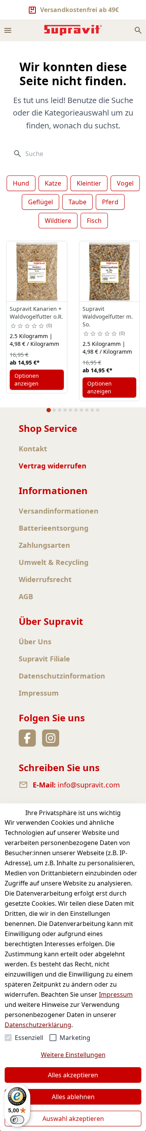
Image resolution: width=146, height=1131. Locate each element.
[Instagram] (50, 738)
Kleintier (89, 183)
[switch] (17, 1119)
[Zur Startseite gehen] (73, 30)
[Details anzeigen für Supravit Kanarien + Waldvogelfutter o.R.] (37, 271)
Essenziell (29, 1037)
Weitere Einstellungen (73, 1054)
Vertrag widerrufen (52, 465)
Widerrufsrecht (45, 579)
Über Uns (35, 641)
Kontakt (33, 448)
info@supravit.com (89, 784)
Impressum (116, 994)
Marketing (75, 1037)
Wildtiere (58, 220)
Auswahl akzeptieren (73, 1118)
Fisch (94, 220)
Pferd (110, 202)
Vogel (125, 183)
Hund (21, 183)
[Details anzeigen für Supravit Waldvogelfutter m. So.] (109, 271)
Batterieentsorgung (53, 528)
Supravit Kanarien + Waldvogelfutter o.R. (36, 312)
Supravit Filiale (44, 658)
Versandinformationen (59, 511)
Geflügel (40, 202)
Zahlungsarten (44, 545)
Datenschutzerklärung (38, 1025)
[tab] (48, 410)
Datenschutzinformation (62, 675)
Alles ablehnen (73, 1096)
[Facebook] (27, 738)
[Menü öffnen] (8, 30)
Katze (53, 183)
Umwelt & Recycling (53, 562)
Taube (77, 202)
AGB (26, 596)
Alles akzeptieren (73, 1075)
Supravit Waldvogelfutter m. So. (108, 316)
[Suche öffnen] (138, 30)
